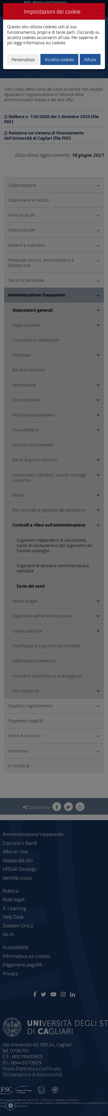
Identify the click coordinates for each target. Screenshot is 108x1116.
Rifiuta (90, 59)
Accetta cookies (59, 59)
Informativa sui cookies (44, 42)
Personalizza (23, 59)
